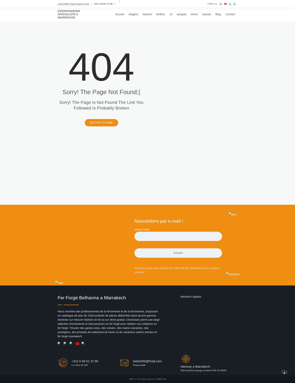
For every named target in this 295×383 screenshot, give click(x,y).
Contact (230, 14)
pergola (181, 14)
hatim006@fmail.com (147, 361)
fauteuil (147, 14)
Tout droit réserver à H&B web (151, 379)
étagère (133, 14)
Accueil (119, 14)
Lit (170, 14)
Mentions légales (191, 296)
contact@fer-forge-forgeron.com (73, 4)
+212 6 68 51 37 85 (84, 361)
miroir (194, 14)
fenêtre (160, 14)
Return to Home (101, 122)
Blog (218, 14)
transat (206, 14)
